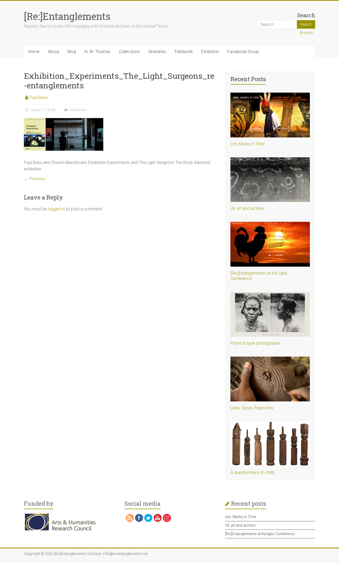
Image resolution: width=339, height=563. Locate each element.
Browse (306, 33)
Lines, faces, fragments (251, 407)
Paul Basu (38, 97)
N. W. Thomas (97, 51)
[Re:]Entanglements (67, 16)
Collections (129, 51)
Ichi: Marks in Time (247, 143)
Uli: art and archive (247, 208)
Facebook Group (243, 51)
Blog (72, 51)
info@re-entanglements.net (125, 554)
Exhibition (210, 51)
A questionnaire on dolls (252, 472)
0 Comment (77, 110)
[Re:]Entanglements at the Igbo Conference (260, 534)
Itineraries (157, 51)
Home (33, 51)
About (53, 51)
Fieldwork (184, 51)
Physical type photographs (255, 343)
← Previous (34, 178)
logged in (56, 208)
